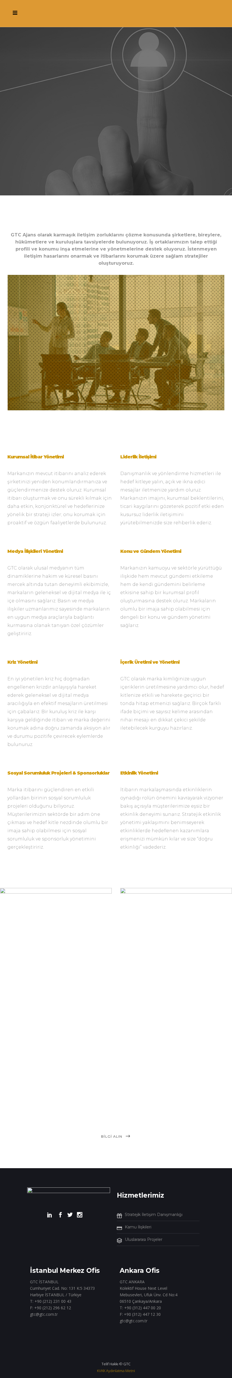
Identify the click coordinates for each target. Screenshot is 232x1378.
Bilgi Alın (111, 1136)
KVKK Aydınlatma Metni (116, 1370)
